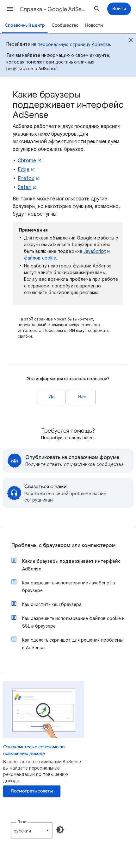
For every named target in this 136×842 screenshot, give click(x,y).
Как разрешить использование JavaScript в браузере (68, 586)
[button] (10, 9)
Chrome (27, 161)
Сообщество (65, 25)
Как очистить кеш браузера (52, 604)
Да (52, 397)
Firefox (26, 178)
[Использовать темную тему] (60, 829)
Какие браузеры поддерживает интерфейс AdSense (71, 565)
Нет (82, 397)
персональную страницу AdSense (74, 44)
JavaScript (94, 251)
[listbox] (32, 830)
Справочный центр (25, 25)
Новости (94, 25)
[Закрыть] (130, 41)
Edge (23, 169)
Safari (24, 187)
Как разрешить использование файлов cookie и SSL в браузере (73, 622)
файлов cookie (40, 258)
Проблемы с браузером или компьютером (63, 545)
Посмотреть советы (32, 791)
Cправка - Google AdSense (54, 9)
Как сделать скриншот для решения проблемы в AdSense (72, 643)
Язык (21, 821)
